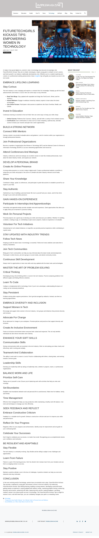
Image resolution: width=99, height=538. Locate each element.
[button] (85, 13)
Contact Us (78, 13)
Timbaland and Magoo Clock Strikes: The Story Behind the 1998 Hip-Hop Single (85, 86)
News (44, 13)
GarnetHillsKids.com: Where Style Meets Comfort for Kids (19, 501)
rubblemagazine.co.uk (21, 532)
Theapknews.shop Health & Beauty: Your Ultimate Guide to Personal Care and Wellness (26, 500)
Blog (66, 13)
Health (31, 13)
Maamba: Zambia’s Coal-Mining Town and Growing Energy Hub (85, 101)
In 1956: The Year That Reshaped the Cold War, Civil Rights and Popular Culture (85, 78)
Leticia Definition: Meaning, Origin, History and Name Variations (84, 116)
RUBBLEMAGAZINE (52, 521)
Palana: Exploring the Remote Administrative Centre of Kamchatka (85, 93)
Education (23, 13)
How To (38, 13)
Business (15, 13)
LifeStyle (59, 13)
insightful (37, 76)
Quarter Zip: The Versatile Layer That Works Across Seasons (85, 109)
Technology (51, 13)
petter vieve (6, 50)
